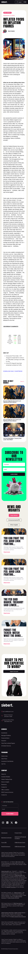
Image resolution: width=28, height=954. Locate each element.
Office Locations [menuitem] (5, 789)
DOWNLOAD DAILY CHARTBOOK (12, 371)
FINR (16, 861)
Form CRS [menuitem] (4, 842)
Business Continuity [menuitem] (6, 837)
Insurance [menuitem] (3, 740)
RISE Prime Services (18, 903)
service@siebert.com (8, 711)
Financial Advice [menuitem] (5, 738)
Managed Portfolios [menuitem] (6, 735)
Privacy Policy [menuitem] (18, 832)
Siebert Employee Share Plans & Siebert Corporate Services (13, 912)
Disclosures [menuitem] (4, 832)
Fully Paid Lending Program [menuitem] (8, 743)
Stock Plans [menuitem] (4, 758)
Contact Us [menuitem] (4, 787)
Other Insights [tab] (14, 525)
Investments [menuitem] (4, 732)
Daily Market (7, 12)
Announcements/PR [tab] (14, 520)
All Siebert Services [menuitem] (6, 745)
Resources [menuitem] (4, 784)
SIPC (22, 861)
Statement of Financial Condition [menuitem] (20, 837)
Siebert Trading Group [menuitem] (6, 779)
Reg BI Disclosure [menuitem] (5, 846)
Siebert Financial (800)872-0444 (8, 715)
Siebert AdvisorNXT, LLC (6, 871)
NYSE (19, 861)
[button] (26, 2)
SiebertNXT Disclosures (11, 887)
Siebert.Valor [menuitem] (4, 756)
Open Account (14, 671)
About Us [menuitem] (3, 774)
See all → (22, 381)
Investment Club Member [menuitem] (7, 761)
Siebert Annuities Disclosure (13, 897)
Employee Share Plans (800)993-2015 (8, 720)
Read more (7, 552)
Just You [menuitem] (3, 763)
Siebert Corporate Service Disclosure (18, 916)
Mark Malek (11, 31)
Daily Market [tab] (14, 515)
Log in (20, 2)
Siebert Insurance (17, 892)
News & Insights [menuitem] (5, 782)
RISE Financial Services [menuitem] (7, 792)
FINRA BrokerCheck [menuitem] (20, 842)
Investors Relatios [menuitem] (5, 776)
